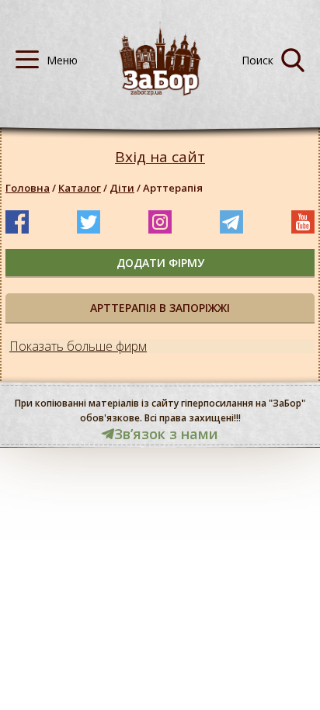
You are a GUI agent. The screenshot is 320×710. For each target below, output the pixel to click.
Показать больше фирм (78, 346)
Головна (27, 188)
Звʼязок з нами (166, 433)
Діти (122, 188)
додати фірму (160, 262)
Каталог (79, 188)
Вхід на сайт (160, 157)
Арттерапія (173, 188)
